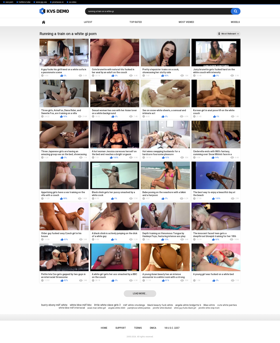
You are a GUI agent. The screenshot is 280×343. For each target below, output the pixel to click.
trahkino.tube (24, 2)
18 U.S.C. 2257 (171, 328)
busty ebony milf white (54, 304)
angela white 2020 (116, 308)
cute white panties (227, 305)
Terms (138, 328)
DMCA (153, 328)
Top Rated (135, 22)
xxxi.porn (9, 2)
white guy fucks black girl (185, 308)
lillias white (209, 305)
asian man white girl (96, 308)
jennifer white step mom (209, 308)
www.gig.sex (41, 2)
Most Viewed (186, 22)
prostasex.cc (58, 2)
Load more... (140, 293)
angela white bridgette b (188, 305)
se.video (72, 2)
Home (44, 22)
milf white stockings (134, 305)
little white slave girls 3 (107, 304)
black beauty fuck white (160, 305)
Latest (88, 22)
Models (235, 22)
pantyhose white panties (139, 308)
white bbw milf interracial (72, 307)
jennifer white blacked (162, 308)
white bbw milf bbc (81, 304)
